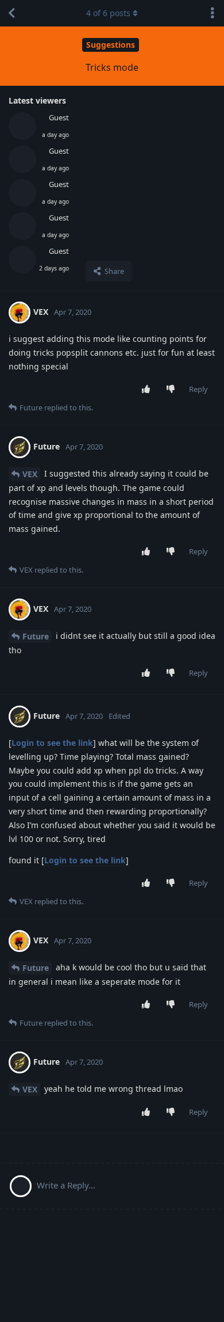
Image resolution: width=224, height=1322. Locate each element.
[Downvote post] (173, 389)
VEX (29, 473)
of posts (108, 12)
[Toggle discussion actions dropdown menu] (212, 13)
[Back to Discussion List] (11, 13)
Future (35, 636)
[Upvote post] (148, 389)
